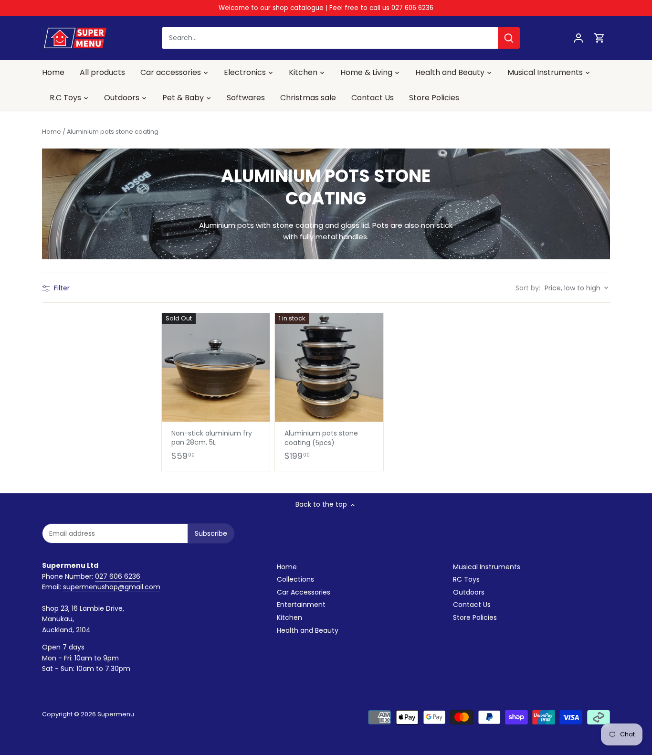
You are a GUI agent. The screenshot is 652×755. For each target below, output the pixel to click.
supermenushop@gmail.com (111, 587)
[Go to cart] (599, 38)
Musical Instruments (486, 567)
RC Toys (466, 579)
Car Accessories (303, 592)
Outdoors (468, 592)
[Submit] (509, 38)
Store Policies (475, 617)
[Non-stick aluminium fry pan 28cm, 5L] (216, 367)
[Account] (578, 38)
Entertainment (301, 604)
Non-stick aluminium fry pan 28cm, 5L (211, 437)
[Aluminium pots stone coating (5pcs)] (329, 367)
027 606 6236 (117, 576)
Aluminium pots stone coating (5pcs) (321, 437)
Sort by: (527, 288)
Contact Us (472, 604)
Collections (295, 579)
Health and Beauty (307, 630)
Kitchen (289, 617)
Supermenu (115, 714)
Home (287, 567)
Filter (61, 288)
